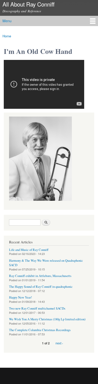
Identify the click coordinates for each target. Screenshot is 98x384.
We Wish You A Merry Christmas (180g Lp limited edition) (47, 319)
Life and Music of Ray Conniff (28, 250)
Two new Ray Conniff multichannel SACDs (37, 308)
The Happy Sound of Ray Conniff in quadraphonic (41, 286)
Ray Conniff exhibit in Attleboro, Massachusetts (40, 276)
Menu (7, 20)
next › (59, 343)
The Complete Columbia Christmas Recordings (40, 330)
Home (7, 36)
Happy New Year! (20, 297)
